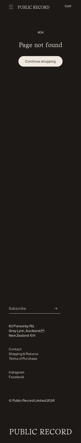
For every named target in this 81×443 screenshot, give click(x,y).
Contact (15, 349)
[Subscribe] (56, 308)
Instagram (16, 372)
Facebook (16, 377)
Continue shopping (40, 61)
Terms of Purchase (23, 358)
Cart (68, 6)
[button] (11, 7)
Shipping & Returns (23, 354)
